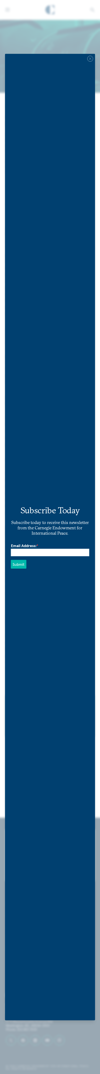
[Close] (90, 58)
